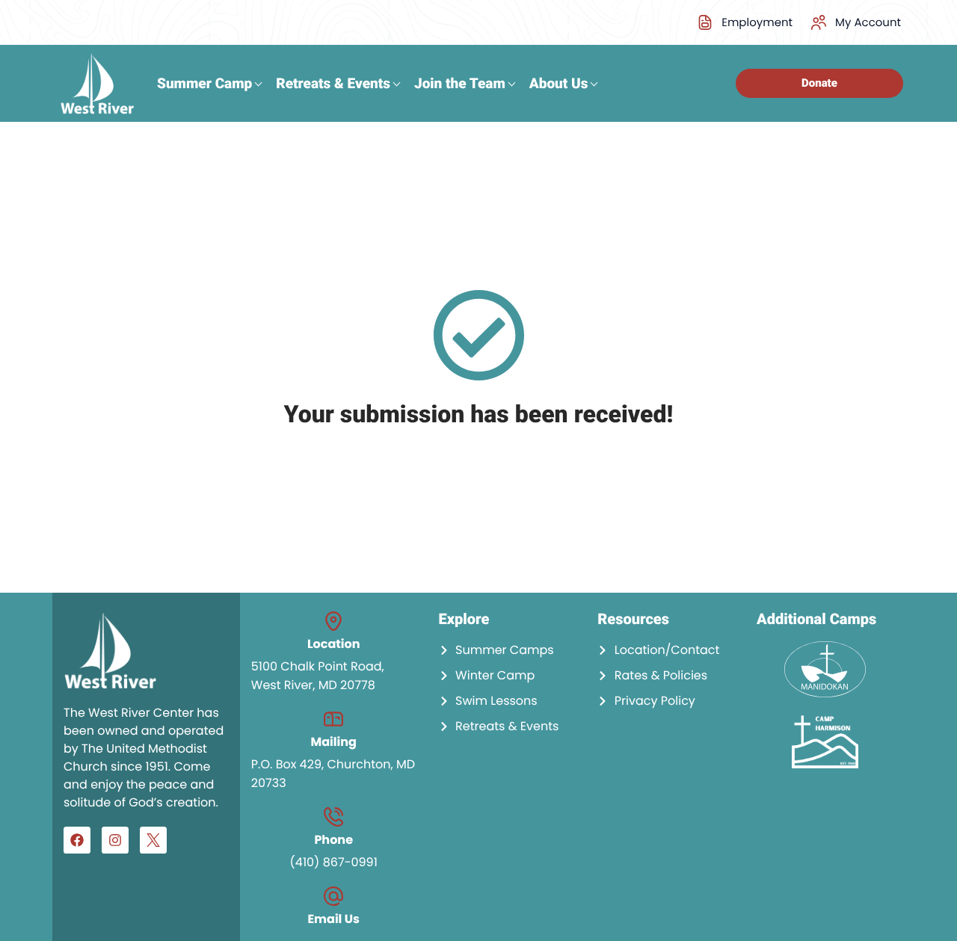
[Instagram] (115, 840)
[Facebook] (77, 840)
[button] (854, 22)
